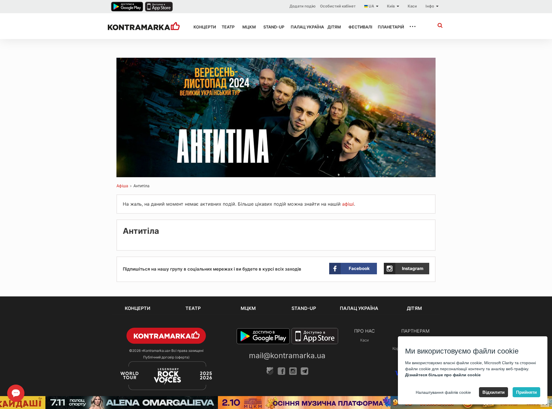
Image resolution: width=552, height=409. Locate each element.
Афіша (122, 185)
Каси (412, 6)
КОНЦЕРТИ (202, 26)
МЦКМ (247, 26)
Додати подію (303, 6)
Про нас (364, 331)
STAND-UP (271, 26)
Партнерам (415, 331)
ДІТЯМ (332, 26)
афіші (348, 204)
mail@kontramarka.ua (287, 355)
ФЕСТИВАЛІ (357, 26)
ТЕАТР (227, 26)
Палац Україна (304, 26)
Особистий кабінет (338, 6)
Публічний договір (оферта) (166, 357)
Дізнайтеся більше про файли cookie (443, 375)
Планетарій (388, 26)
